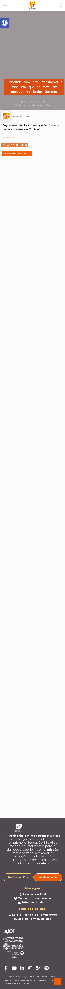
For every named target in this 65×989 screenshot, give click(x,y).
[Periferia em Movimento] (32, 5)
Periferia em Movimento (25, 105)
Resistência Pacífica (43, 105)
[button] (3, 145)
